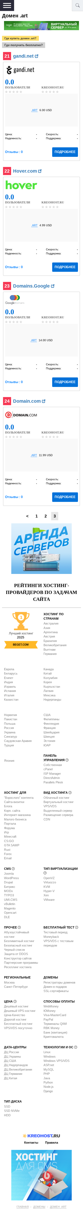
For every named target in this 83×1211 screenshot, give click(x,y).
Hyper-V (49, 891)
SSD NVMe (12, 1110)
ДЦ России (11, 1052)
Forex (8, 854)
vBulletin (9, 904)
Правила (51, 1142)
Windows (50, 1056)
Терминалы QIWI (55, 1023)
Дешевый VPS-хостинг (19, 1010)
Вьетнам (49, 649)
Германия (50, 653)
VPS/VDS (50, 806)
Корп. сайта (12, 810)
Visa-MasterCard (55, 1015)
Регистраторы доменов (59, 982)
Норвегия (10, 715)
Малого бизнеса (15, 819)
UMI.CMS (10, 899)
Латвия (48, 691)
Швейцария (51, 732)
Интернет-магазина (17, 815)
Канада (49, 669)
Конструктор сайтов (18, 958)
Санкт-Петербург (16, 986)
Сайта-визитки (14, 802)
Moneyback (51, 936)
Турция (9, 745)
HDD (7, 1115)
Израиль (10, 686)
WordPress (11, 878)
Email (7, 858)
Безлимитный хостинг (19, 941)
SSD (7, 1106)
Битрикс (9, 886)
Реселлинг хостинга (17, 967)
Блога (8, 806)
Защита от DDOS (16, 954)
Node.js (49, 1086)
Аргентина (51, 632)
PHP (47, 1073)
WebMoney (51, 1006)
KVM (47, 886)
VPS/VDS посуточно (18, 1028)
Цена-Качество (14, 1015)
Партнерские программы (21, 962)
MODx (8, 891)
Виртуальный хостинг (59, 802)
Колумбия (50, 678)
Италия (9, 695)
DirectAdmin (52, 778)
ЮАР (47, 745)
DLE (7, 917)
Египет (8, 678)
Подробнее (65, 152)
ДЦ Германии (13, 1073)
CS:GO (9, 841)
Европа (9, 669)
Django (48, 1091)
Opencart (10, 912)
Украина (9, 732)
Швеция (49, 736)
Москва (9, 982)
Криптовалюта (53, 1036)
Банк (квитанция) (55, 1032)
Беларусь (11, 673)
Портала (10, 823)
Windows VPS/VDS (57, 1060)
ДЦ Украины (12, 1056)
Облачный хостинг (56, 797)
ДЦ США (10, 1060)
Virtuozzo (50, 882)
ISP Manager (52, 773)
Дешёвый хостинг (16, 1006)
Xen (46, 895)
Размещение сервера (58, 815)
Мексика (49, 695)
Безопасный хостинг (18, 945)
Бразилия (50, 641)
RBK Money (52, 1028)
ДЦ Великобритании (18, 1069)
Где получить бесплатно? (23, 45)
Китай (48, 673)
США (47, 715)
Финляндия (51, 723)
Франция (50, 728)
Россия (9, 728)
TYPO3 (9, 895)
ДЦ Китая (10, 1078)
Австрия (49, 636)
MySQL (49, 1069)
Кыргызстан (52, 686)
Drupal (8, 882)
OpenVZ (49, 878)
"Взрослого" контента (18, 797)
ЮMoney (50, 1010)
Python (48, 1082)
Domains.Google (32, 286)
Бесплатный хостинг (18, 1023)
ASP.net (49, 1065)
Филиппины (51, 719)
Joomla (9, 873)
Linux (47, 1052)
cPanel (48, 769)
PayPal (48, 1019)
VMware (49, 899)
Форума (9, 828)
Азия (47, 628)
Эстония (49, 741)
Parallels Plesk (53, 782)
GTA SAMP (11, 845)
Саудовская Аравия (18, 741)
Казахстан (11, 699)
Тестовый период (55, 932)
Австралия (51, 623)
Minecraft (10, 836)
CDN (47, 819)
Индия (8, 682)
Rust (7, 849)
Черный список (14, 949)
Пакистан (10, 719)
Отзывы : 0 (14, 152)
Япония (9, 760)
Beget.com (21, 644)
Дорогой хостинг (15, 1019)
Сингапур (10, 736)
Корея (48, 682)
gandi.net (24, 56)
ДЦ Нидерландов (16, 1065)
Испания (10, 691)
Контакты (31, 1142)
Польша (9, 723)
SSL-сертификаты (56, 991)
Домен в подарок (55, 986)
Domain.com (27, 401)
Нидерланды (52, 699)
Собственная (53, 765)
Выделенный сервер (58, 810)
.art (34, 110)
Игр (6, 832)
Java (47, 1078)
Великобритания (55, 645)
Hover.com (25, 171)
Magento (10, 908)
